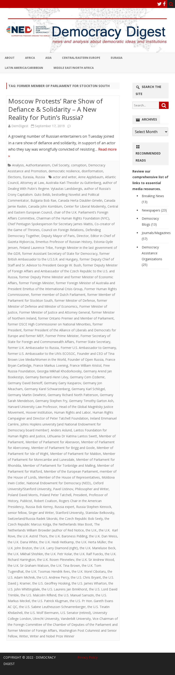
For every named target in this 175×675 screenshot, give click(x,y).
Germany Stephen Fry (51, 401)
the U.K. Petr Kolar (58, 554)
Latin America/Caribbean (24, 68)
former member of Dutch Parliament (58, 294)
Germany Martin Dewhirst (27, 395)
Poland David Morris (23, 495)
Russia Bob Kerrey (39, 507)
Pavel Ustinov (63, 489)
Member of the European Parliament (71, 471)
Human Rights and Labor (72, 412)
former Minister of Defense (74, 300)
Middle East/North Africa (74, 68)
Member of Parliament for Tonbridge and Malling (59, 465)
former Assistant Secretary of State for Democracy (60, 253)
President (80, 495)
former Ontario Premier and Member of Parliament (76, 318)
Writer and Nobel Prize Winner (52, 636)
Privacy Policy (87, 657)
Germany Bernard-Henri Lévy (46, 377)
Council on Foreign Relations (62, 230)
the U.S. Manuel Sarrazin (76, 595)
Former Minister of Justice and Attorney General (54, 312)
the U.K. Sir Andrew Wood (95, 559)
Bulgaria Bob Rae (43, 200)
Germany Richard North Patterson (73, 395)
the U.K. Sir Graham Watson (28, 565)
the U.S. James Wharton (89, 583)
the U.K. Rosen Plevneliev (55, 559)
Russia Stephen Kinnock (93, 507)
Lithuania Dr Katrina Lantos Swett (72, 436)
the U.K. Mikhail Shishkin (25, 554)
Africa (30, 58)
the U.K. (91, 530)
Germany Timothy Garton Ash (91, 401)
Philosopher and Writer (92, 489)
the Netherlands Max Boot (72, 524)
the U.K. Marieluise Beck (97, 548)
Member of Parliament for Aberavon (52, 442)
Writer (23, 636)
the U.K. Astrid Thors (32, 536)
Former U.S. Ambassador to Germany (88, 347)
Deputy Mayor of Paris (58, 236)
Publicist (26, 501)
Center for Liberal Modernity (85, 206)
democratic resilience (64, 171)
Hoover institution (39, 412)
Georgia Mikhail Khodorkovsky (59, 371)
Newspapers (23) (154, 210)
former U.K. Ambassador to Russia (33, 347)
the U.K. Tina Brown (65, 565)
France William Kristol (85, 365)
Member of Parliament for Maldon (75, 453)
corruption (78, 165)
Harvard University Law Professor (32, 406)
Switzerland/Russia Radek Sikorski (32, 518)
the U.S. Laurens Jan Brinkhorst (64, 589)
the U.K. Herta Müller (91, 542)
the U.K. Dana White (22, 542)
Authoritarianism (38, 165)
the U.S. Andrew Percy (53, 577)
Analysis (18, 165)
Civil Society (60, 165)
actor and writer (64, 177)
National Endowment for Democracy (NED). (58, 483)
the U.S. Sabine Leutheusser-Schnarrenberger (52, 607)
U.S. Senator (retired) (75, 613)
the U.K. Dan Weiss (103, 536)
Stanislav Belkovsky (99, 512)
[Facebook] (164, 4)
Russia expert (64, 507)
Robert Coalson (45, 501)
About (10, 58)
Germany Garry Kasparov (62, 383)
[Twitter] (159, 4)
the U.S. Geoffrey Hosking (51, 583)
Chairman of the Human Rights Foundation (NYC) (72, 218)
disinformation (92, 171)
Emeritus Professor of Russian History (64, 242)
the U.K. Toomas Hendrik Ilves (48, 571)
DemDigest (19, 126)
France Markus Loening (50, 365)
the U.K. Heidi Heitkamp (56, 542)
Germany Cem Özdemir (87, 377)
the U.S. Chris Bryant (86, 577)
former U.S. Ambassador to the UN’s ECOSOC (41, 353)
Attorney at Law (32, 182)
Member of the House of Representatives (69, 477)
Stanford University (70, 512)
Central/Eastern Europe (81, 58)
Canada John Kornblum (45, 206)
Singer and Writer (41, 512)
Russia (40, 177)
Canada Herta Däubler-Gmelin (80, 200)
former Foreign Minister (36, 283)
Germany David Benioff (25, 383)
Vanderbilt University (76, 618)
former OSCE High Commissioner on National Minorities (49, 324)
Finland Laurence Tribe (36, 247)
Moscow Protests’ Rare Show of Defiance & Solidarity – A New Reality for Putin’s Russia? (55, 109)
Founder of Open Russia (85, 359)
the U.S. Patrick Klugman (50, 601)
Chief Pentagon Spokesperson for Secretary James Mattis (50, 224)
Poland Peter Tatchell (55, 495)
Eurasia (116, 58)
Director (83, 236)
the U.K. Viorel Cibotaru (89, 571)
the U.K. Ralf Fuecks (88, 554)
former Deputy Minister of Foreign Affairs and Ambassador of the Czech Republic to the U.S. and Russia (63, 271)
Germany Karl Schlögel (88, 389)
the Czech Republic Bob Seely (81, 518)
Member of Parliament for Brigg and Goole (63, 448)
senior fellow (17, 512)
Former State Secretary (93, 342)
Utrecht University (46, 618)
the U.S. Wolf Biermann (41, 613)
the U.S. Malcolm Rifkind (38, 595)
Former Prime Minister (62, 336)
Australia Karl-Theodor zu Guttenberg (73, 182)
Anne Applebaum (90, 177)
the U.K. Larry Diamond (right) (56, 548)
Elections (14, 177)
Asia (48, 58)
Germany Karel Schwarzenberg (47, 389)
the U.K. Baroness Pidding (68, 536)
